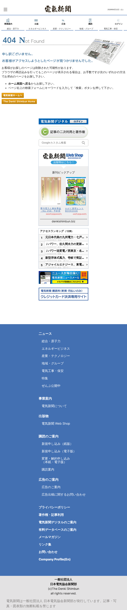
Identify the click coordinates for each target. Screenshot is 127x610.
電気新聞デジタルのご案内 (57, 522)
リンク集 (45, 544)
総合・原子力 (13, 28)
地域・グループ (86, 28)
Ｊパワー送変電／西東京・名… (64, 250)
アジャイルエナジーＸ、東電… (64, 264)
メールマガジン (50, 537)
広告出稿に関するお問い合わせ (64, 494)
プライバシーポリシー (54, 507)
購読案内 (48, 469)
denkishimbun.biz (63, 221)
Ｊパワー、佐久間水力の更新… (64, 244)
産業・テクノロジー (62, 28)
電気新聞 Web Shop (56, 423)
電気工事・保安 (111, 28)
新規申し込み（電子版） (59, 451)
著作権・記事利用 (51, 515)
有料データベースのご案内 (57, 530)
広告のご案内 (51, 487)
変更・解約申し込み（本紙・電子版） (56, 460)
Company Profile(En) (55, 559)
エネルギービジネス (37, 28)
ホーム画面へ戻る (19, 83)
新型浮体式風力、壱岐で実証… (64, 257)
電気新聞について (54, 406)
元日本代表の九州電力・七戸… (64, 237)
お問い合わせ (48, 552)
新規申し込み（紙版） (57, 444)
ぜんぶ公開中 (51, 386)
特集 (60, 254)
